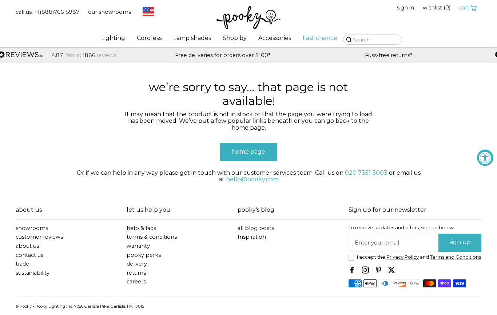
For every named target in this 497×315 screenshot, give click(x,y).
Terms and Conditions (455, 257)
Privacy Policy (402, 257)
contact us (29, 255)
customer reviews (39, 237)
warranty (138, 246)
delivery (137, 264)
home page (248, 151)
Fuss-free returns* (252, 55)
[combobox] (147, 12)
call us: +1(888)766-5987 (47, 12)
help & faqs (141, 228)
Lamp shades (192, 38)
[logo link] (248, 18)
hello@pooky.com (252, 179)
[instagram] (365, 270)
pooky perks (144, 255)
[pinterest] (378, 270)
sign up (460, 242)
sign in (405, 8)
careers (136, 282)
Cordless (149, 38)
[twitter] (391, 270)
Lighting (113, 38)
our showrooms (109, 12)
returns (136, 273)
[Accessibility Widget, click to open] (485, 157)
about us (27, 246)
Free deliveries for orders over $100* (86, 55)
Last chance (320, 38)
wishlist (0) (436, 8)
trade (22, 264)
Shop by (235, 38)
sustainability (32, 273)
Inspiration (252, 237)
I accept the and (419, 257)
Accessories (274, 38)
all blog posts (256, 228)
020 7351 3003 (366, 172)
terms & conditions (152, 237)
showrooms (32, 228)
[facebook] (352, 270)
